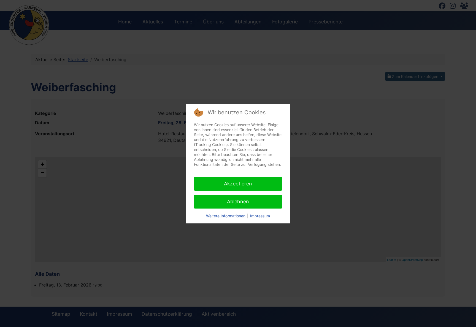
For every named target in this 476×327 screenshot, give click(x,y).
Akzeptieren (238, 184)
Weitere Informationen (225, 216)
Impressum (260, 216)
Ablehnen (238, 201)
